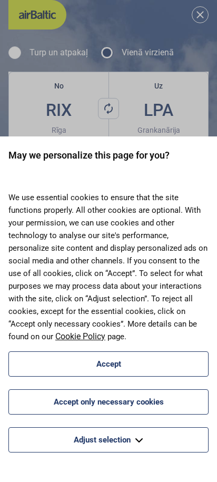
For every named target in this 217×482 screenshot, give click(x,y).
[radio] (14, 52)
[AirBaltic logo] (37, 14)
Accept (108, 364)
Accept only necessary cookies (109, 402)
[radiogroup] (108, 52)
